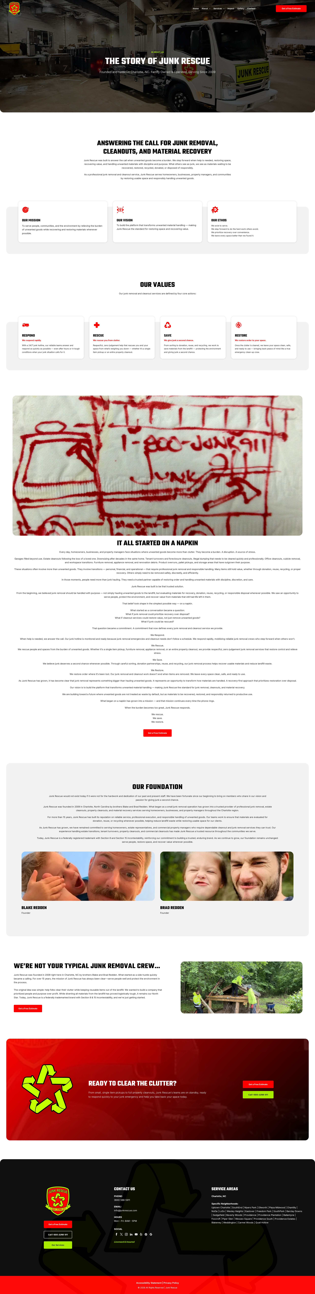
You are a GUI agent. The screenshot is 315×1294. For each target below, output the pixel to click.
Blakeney (216, 1222)
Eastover (250, 1211)
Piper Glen (227, 1219)
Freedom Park (264, 1211)
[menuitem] (195, 8)
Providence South (263, 1219)
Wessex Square (243, 1219)
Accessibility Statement (149, 1283)
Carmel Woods (245, 1222)
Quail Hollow (261, 1222)
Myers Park (250, 1207)
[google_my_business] (151, 1234)
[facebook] (116, 1234)
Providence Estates (285, 1219)
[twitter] (121, 1234)
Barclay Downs (294, 1211)
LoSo (222, 1211)
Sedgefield (218, 1215)
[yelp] (141, 1234)
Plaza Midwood (277, 1207)
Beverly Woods (234, 1215)
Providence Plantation (269, 1215)
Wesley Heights (235, 1211)
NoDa (214, 1211)
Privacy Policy (171, 1283)
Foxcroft (216, 1219)
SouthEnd (237, 1207)
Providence (250, 1215)
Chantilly (291, 1207)
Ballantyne (288, 1215)
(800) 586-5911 (122, 1200)
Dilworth (262, 1207)
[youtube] (136, 1234)
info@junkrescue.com (125, 1210)
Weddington (229, 1222)
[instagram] (126, 1234)
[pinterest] (146, 1234)
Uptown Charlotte (221, 1207)
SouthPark (278, 1211)
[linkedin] (131, 1234)
